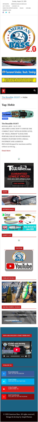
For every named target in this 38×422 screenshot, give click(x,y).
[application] (17, 349)
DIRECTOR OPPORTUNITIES (10, 8)
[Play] (4, 356)
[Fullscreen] (29, 356)
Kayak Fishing (6, 113)
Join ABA (28, 8)
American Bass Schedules (19, 4)
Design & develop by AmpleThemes (19, 417)
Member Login (7, 10)
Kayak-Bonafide (7, 115)
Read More (6, 151)
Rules (21, 8)
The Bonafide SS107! (10, 124)
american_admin (7, 126)
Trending (5, 118)
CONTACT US (15, 6)
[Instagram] (9, 12)
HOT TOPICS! (6, 6)
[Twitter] (6, 12)
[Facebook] (3, 12)
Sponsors (6, 4)
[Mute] (26, 356)
